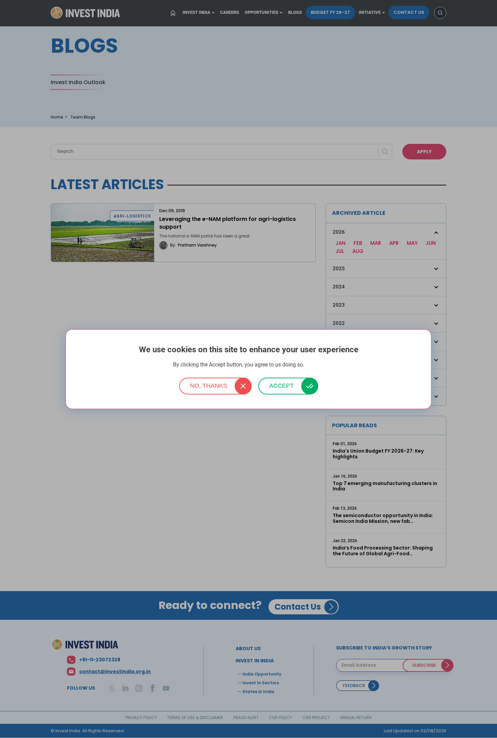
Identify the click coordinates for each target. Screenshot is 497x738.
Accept (281, 385)
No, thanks (208, 385)
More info (315, 364)
